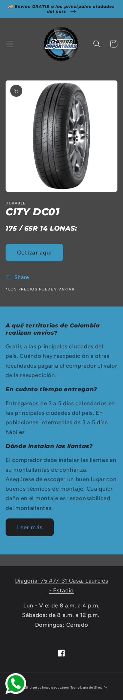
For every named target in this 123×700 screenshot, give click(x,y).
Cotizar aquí (34, 252)
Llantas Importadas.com (49, 687)
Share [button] (21, 277)
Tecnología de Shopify (89, 687)
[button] (9, 44)
